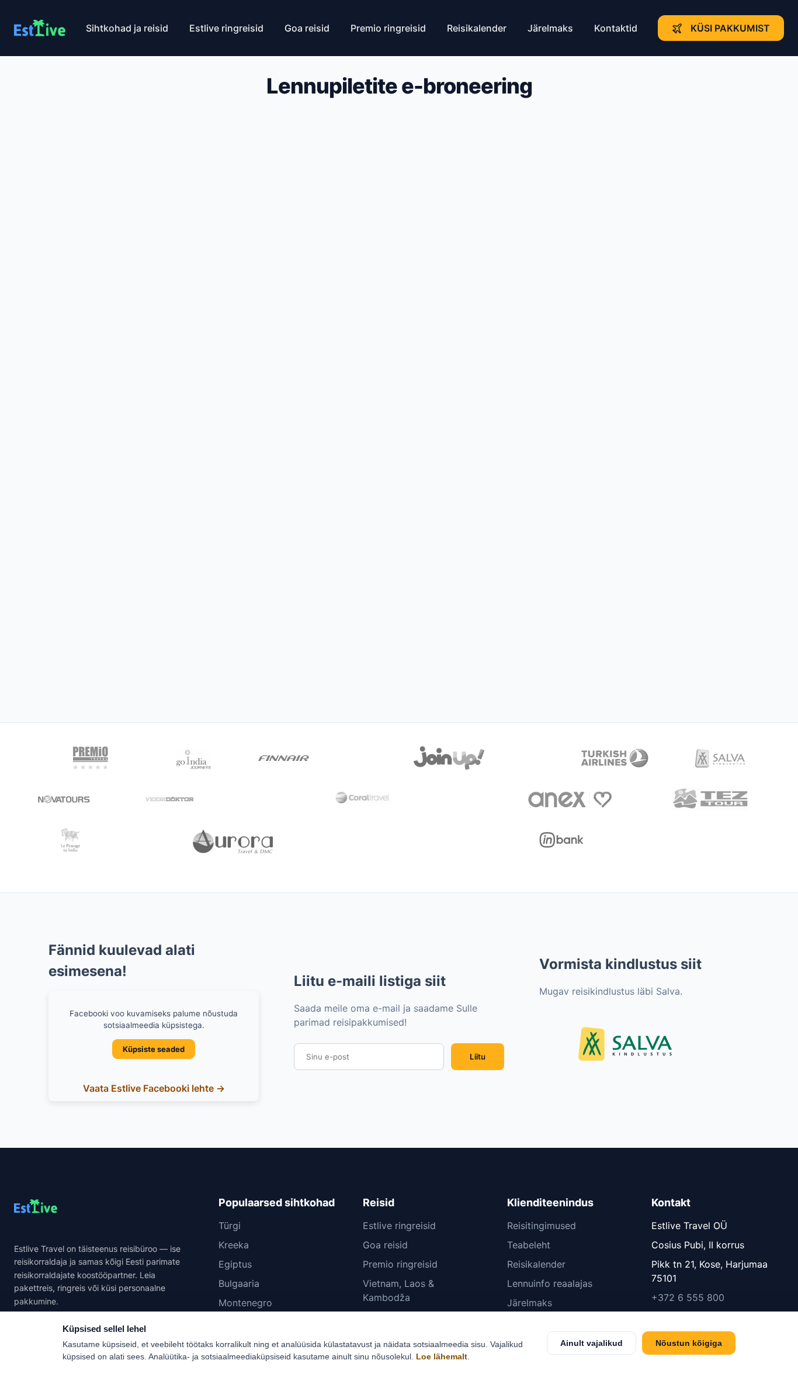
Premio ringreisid (388, 28)
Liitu (477, 1056)
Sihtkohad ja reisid (127, 28)
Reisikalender (476, 28)
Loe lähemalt (441, 1356)
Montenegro (245, 1303)
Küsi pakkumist (730, 28)
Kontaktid (615, 28)
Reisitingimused (541, 1225)
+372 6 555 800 (687, 1297)
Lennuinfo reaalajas (549, 1283)
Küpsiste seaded (154, 1049)
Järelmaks (550, 28)
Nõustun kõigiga (688, 1343)
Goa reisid (306, 28)
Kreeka (233, 1245)
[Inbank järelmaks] (562, 841)
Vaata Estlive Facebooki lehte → (154, 1088)
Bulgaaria (238, 1283)
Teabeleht (528, 1245)
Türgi (229, 1225)
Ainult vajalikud (591, 1343)
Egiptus (235, 1264)
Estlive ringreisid (226, 28)
